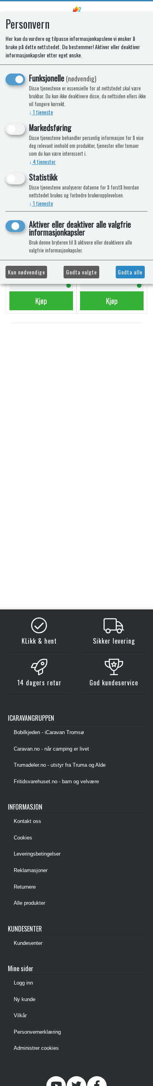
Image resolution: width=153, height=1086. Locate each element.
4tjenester (42, 161)
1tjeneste (41, 112)
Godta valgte (81, 272)
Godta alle (130, 272)
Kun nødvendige (26, 272)
